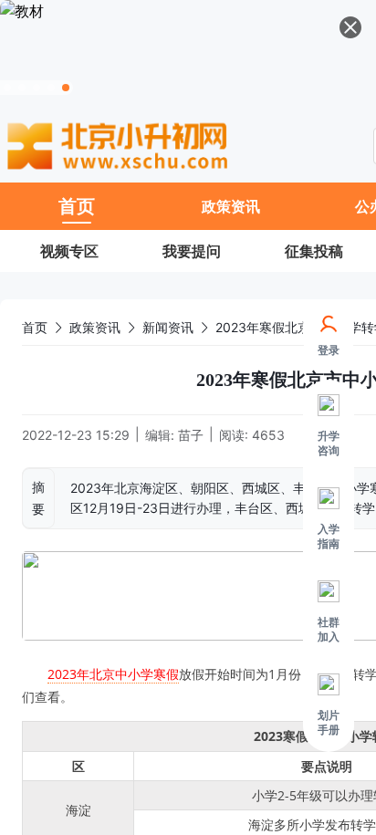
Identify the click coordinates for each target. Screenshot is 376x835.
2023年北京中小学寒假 (113, 674)
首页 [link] (34, 327)
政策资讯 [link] (94, 327)
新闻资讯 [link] (167, 327)
